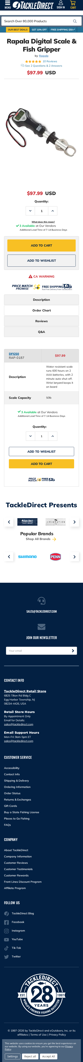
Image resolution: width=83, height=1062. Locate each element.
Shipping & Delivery (16, 780)
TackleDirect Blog (23, 913)
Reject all (30, 1056)
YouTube (17, 939)
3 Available (28, 412)
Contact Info (12, 774)
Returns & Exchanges (17, 799)
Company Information (18, 856)
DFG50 (14, 354)
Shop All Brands (38, 539)
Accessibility (11, 768)
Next (74, 522)
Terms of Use (38, 1034)
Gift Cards (10, 806)
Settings (12, 1056)
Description (41, 300)
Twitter (16, 956)
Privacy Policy (57, 1034)
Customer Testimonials (18, 869)
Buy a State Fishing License (21, 812)
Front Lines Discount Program (23, 881)
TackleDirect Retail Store (25, 691)
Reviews (41, 321)
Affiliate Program (15, 888)
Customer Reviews (16, 863)
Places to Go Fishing (17, 818)
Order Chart (41, 310)
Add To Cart (41, 245)
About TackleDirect (16, 850)
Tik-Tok (16, 948)
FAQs (7, 825)
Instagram (18, 930)
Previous (8, 522)
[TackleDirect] (33, 5)
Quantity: (41, 201)
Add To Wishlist (41, 260)
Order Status (12, 793)
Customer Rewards (16, 875)
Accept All (48, 1056)
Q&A (41, 332)
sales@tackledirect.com (18, 724)
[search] (75, 21)
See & (43, 65)
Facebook (18, 922)
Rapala (43, 55)
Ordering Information (17, 787)
